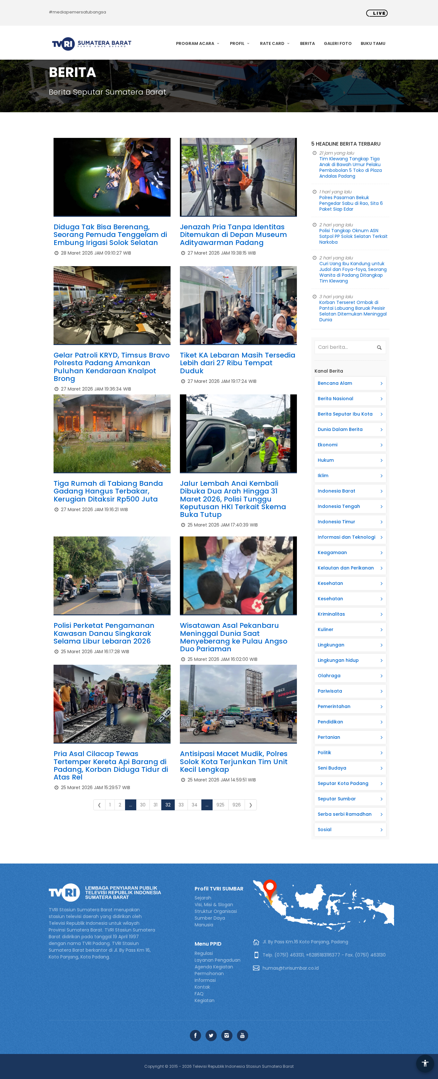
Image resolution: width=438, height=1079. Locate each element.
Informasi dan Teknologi (346, 537)
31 (155, 805)
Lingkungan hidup (338, 660)
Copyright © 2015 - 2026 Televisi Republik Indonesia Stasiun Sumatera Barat (219, 1066)
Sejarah (203, 898)
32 (168, 805)
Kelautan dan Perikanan (346, 568)
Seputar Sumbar (337, 799)
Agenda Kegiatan (214, 967)
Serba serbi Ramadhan (345, 814)
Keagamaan (332, 552)
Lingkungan (331, 645)
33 (181, 805)
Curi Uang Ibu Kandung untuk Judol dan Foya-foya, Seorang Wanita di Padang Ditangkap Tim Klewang (353, 272)
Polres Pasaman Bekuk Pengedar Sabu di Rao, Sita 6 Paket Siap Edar (351, 203)
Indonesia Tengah (339, 506)
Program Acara (195, 43)
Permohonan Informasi (209, 976)
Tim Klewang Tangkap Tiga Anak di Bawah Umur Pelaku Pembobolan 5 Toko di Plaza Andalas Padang (350, 167)
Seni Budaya (332, 768)
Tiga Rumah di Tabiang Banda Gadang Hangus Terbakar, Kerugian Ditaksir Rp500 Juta (108, 491)
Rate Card (272, 43)
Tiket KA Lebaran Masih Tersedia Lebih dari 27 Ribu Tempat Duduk (237, 362)
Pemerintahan (334, 706)
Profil (237, 43)
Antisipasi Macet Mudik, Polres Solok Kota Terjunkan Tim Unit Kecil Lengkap (234, 761)
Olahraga (329, 675)
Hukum (326, 460)
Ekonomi (327, 445)
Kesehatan (330, 583)
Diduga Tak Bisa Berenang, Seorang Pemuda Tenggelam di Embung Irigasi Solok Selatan (110, 234)
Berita (307, 43)
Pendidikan (330, 722)
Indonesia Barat (336, 491)
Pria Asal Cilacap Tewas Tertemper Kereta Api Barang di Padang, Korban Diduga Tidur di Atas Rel (111, 765)
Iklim (323, 475)
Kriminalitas (331, 614)
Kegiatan (205, 1000)
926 (236, 805)
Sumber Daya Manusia (210, 921)
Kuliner (325, 629)
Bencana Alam (335, 383)
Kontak (202, 987)
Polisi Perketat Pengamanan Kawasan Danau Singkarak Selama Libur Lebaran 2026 (104, 633)
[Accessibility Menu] (425, 1064)
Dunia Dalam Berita (340, 429)
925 (220, 805)
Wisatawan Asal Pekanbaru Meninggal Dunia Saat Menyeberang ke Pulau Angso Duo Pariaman (233, 637)
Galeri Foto (338, 43)
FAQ (199, 993)
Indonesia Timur (336, 521)
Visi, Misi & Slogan (214, 904)
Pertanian (329, 737)
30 (143, 805)
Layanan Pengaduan (217, 960)
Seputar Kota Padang (343, 783)
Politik (324, 752)
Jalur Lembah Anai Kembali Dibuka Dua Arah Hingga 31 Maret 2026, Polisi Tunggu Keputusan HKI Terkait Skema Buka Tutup (233, 498)
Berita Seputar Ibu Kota (345, 414)
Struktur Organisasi (216, 911)
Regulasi (204, 953)
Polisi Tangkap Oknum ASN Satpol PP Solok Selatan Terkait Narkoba (353, 236)
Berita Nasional (335, 398)
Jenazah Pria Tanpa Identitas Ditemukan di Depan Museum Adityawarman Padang (233, 234)
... (130, 805)
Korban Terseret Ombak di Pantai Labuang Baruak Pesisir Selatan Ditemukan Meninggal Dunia (353, 311)
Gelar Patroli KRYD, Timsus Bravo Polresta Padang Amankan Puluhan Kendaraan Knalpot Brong (112, 367)
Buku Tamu (373, 43)
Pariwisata (330, 691)
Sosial (325, 829)
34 (195, 805)
